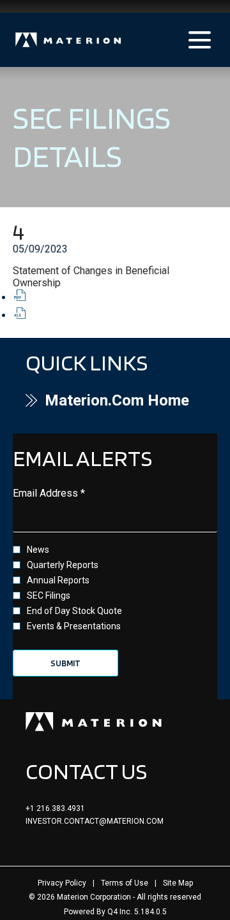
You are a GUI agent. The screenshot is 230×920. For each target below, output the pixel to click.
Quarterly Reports (62, 564)
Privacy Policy (62, 883)
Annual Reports (58, 580)
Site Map (178, 883)
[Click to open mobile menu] (200, 40)
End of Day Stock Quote (74, 610)
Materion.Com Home (124, 400)
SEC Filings (48, 595)
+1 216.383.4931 (55, 808)
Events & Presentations (74, 626)
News (38, 549)
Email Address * (69, 493)
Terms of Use (124, 883)
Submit (65, 663)
